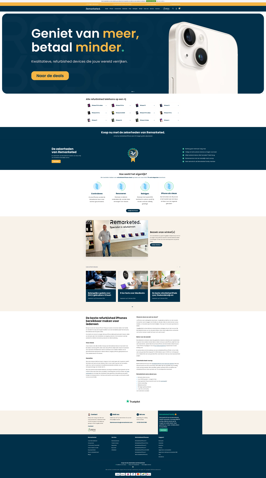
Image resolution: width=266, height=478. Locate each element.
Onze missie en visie (93, 447)
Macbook (124, 8)
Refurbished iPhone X (140, 452)
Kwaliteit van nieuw (121, 464)
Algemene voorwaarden (165, 450)
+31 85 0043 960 (142, 422)
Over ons (146, 8)
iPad (130, 8)
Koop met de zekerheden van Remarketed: (133, 463)
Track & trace (115, 443)
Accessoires (118, 8)
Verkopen (135, 8)
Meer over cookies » (161, 1)
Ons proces (91, 443)
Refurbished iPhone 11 (140, 447)
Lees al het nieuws (92, 267)
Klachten (161, 445)
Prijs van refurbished (134, 464)
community (164, 381)
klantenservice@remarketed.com (121, 422)
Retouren (161, 440)
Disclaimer (161, 456)
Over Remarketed (92, 440)
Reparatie (114, 445)
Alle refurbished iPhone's (141, 454)
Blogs (89, 454)
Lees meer (56, 161)
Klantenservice (115, 440)
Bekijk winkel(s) (156, 245)
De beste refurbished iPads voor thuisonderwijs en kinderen (164, 294)
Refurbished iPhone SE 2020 (142, 450)
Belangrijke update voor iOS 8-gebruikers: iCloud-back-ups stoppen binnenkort (100, 294)
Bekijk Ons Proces (133, 210)
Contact (157, 8)
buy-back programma (160, 345)
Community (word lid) (93, 445)
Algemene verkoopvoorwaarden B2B (168, 452)
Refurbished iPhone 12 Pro (141, 443)
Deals (106, 8)
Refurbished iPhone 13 (140, 440)
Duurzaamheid (91, 450)
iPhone (111, 8)
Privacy (160, 447)
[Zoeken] (173, 9)
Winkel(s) (114, 450)
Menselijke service (146, 464)
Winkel (140, 8)
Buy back (114, 447)
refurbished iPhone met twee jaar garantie (163, 363)
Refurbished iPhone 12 (140, 445)
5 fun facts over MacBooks (132, 293)
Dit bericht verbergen (151, 1)
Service (152, 8)
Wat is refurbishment (93, 452)
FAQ (160, 454)
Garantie (161, 443)
